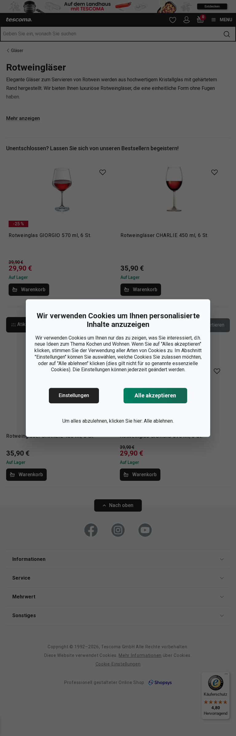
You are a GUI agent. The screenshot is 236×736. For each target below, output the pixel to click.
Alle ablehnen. (159, 421)
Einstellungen (74, 395)
